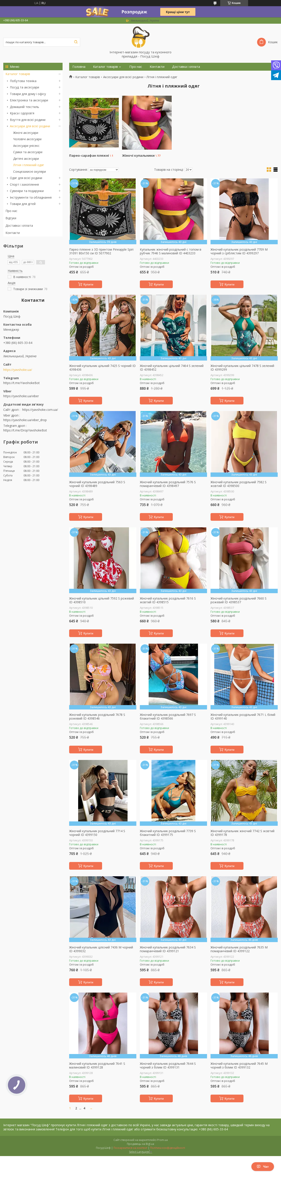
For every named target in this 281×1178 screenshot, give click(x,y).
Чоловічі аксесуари (27, 139)
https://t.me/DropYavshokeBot (25, 430)
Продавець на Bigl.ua (140, 1144)
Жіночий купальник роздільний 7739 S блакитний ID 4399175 (168, 833)
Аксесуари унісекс (26, 146)
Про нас (11, 211)
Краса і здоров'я (22, 113)
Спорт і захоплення (24, 184)
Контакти (12, 233)
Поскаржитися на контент (130, 1148)
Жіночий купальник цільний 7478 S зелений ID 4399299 (242, 368)
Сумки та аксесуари (27, 152)
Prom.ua (162, 1140)
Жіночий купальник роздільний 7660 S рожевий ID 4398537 (239, 600)
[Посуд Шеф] (140, 37)
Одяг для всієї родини (26, 178)
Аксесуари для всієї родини (30, 126)
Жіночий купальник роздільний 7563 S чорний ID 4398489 (97, 484)
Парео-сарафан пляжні (89, 155)
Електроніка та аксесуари (29, 100)
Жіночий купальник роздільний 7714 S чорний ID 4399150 (97, 833)
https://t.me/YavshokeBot (21, 383)
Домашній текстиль (24, 107)
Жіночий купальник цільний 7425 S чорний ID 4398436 (102, 368)
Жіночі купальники (138, 155)
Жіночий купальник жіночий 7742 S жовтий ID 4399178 (242, 833)
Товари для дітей (23, 204)
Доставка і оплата (19, 225)
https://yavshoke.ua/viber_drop (25, 420)
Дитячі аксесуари (26, 158)
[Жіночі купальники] (147, 122)
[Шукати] (75, 42)
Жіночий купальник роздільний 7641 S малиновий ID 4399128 (97, 1065)
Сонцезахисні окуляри (29, 171)
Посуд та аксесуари (24, 87)
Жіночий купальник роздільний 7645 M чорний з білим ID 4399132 (239, 1065)
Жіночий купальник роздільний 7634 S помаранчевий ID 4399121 (168, 949)
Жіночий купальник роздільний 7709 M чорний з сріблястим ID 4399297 (239, 251)
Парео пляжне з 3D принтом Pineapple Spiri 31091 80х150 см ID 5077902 (101, 251)
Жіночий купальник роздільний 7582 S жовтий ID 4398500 (239, 484)
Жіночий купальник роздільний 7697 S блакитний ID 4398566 (168, 716)
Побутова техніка (23, 81)
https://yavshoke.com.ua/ (40, 410)
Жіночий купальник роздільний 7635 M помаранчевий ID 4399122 (239, 949)
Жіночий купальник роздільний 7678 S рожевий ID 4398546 (97, 716)
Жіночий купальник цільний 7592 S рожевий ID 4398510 (101, 600)
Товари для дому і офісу (28, 94)
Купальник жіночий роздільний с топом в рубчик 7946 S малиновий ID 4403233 (170, 251)
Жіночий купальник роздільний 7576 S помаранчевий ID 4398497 (168, 484)
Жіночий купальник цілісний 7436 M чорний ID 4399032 (101, 949)
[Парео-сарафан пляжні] (94, 122)
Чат (266, 1166)
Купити (88, 284)
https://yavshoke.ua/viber (21, 396)
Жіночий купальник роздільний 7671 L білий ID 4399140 (243, 716)
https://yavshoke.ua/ (17, 370)
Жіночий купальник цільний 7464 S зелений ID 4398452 (172, 368)
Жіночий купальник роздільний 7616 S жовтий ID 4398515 (168, 600)
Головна (78, 66)
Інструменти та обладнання (31, 197)
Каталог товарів (17, 74)
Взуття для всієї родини (27, 120)
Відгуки (10, 218)
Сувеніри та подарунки (27, 191)
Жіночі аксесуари (25, 133)
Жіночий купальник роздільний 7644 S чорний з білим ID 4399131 (168, 1065)
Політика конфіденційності (167, 1148)
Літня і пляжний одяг (28, 165)
